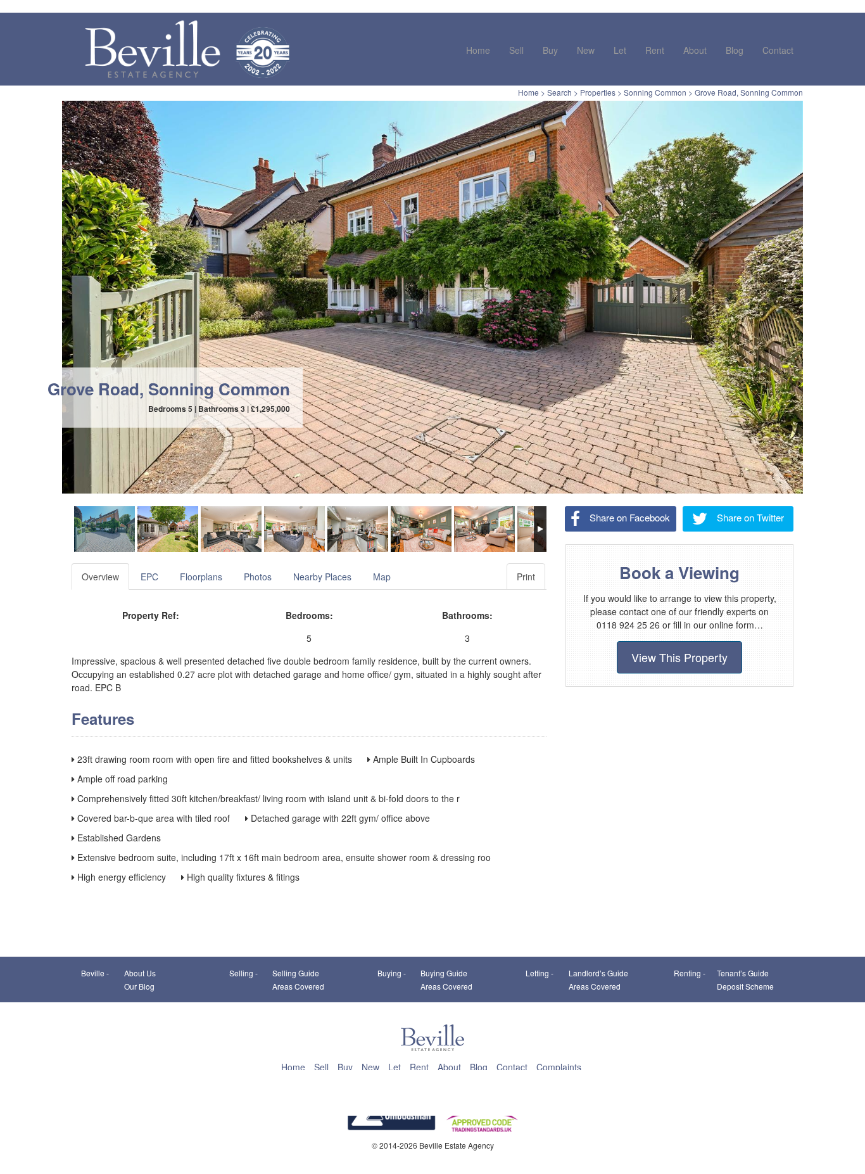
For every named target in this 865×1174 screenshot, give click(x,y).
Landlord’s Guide (598, 972)
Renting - (689, 972)
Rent (654, 50)
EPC (149, 576)
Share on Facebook (628, 517)
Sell (516, 50)
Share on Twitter (749, 517)
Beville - (95, 972)
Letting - (539, 972)
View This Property (679, 657)
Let (620, 50)
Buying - (391, 972)
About (695, 50)
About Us (140, 972)
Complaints (558, 1067)
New (586, 50)
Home (478, 50)
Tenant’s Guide (743, 972)
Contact (777, 50)
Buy (550, 50)
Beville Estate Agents (152, 49)
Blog (734, 50)
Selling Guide (295, 972)
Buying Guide (443, 972)
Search (559, 92)
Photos (258, 576)
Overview (100, 576)
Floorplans (201, 576)
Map (382, 576)
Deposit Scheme (745, 986)
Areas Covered (298, 986)
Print (526, 576)
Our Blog (139, 986)
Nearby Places (322, 576)
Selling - (243, 972)
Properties (598, 92)
